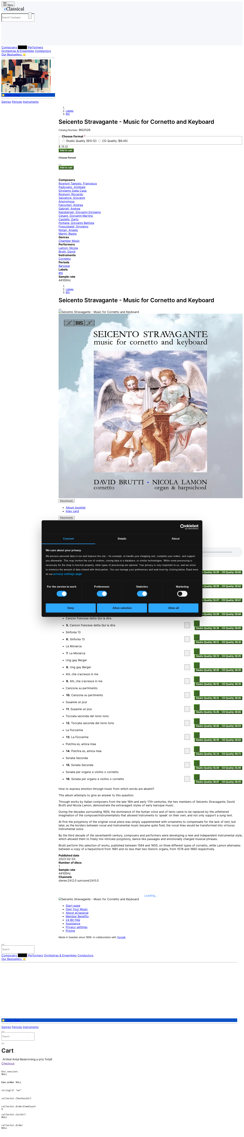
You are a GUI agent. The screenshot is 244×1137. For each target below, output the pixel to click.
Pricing (70, 930)
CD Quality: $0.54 (231, 726)
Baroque (64, 266)
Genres (6, 102)
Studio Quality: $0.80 (207, 670)
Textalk (121, 937)
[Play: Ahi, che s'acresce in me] (187, 681)
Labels (22, 47)
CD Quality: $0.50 (231, 670)
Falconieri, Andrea (71, 205)
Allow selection (122, 608)
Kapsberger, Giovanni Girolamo (80, 212)
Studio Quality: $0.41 (207, 698)
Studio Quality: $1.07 (207, 600)
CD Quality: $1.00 (231, 768)
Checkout (7, 1063)
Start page (73, 905)
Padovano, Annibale (72, 187)
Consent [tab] (68, 538)
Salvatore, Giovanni (72, 198)
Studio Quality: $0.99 (207, 586)
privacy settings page (67, 573)
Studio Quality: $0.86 (207, 726)
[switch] (102, 594)
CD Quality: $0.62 (231, 586)
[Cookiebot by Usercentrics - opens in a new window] (182, 527)
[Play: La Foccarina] (187, 737)
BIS (68, 113)
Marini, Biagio (68, 233)
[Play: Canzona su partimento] (187, 695)
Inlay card (72, 511)
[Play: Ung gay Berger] (187, 667)
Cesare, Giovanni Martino (76, 215)
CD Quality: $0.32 (231, 642)
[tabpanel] (151, 665)
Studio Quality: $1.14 (207, 754)
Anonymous (66, 201)
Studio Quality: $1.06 (207, 712)
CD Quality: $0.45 (231, 656)
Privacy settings (76, 927)
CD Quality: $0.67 (231, 600)
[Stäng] (60, 164)
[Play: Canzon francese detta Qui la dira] (187, 625)
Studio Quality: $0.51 (207, 642)
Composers (9, 47)
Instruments (31, 102)
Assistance (73, 923)
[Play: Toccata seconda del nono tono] (187, 723)
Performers (35, 47)
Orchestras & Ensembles (17, 51)
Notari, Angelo (68, 230)
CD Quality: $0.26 (231, 698)
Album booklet (76, 507)
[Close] (60, 309)
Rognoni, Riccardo (71, 194)
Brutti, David (67, 251)
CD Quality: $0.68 (231, 572)
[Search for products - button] (30, 15)
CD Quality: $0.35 (231, 684)
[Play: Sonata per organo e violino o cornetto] (187, 779)
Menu (10, 5)
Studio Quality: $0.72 (207, 656)
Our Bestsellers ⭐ (13, 54)
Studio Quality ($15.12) (82, 141)
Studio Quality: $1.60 (207, 768)
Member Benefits (77, 916)
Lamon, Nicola (68, 248)
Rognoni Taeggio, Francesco (78, 183)
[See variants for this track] (197, 623)
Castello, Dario (69, 219)
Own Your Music (77, 909)
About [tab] (176, 538)
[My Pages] (8, 40)
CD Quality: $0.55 (231, 782)
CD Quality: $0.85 (231, 628)
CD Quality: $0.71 (231, 754)
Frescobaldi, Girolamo (73, 226)
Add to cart (66, 150)
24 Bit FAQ (73, 920)
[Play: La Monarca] (187, 653)
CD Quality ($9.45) (115, 141)
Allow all (173, 608)
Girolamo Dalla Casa (72, 190)
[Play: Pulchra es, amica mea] (187, 751)
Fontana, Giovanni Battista (76, 223)
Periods (17, 102)
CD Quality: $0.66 (231, 712)
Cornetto (65, 258)
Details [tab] (122, 538)
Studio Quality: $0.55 (207, 684)
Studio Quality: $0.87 (207, 782)
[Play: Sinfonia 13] (187, 639)
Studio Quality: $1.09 (207, 572)
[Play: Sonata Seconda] (187, 765)
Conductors (43, 51)
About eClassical (77, 913)
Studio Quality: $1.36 (207, 628)
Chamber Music (69, 241)
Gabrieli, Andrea (69, 208)
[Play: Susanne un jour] (187, 709)
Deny (71, 608)
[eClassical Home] (30, 9)
